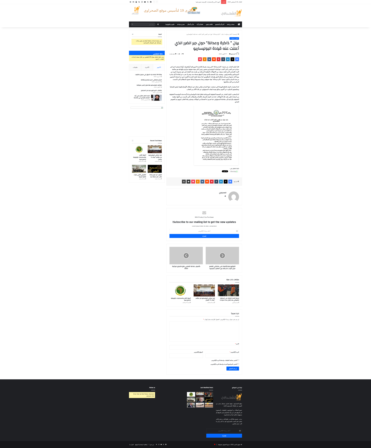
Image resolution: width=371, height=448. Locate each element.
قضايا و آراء (200, 24)
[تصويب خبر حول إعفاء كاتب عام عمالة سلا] (155, 169)
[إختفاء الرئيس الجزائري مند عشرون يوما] (200, 399)
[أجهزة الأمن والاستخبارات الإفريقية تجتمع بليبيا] (180, 290)
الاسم (237, 344)
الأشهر (159, 67)
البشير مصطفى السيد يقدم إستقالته (151, 80)
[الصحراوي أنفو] (231, 13)
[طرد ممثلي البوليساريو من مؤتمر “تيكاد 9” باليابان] (204, 290)
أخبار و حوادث (228, 34)
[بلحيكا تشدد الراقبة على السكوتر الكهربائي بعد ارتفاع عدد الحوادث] (228, 290)
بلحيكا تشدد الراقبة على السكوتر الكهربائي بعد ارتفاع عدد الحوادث (229, 299)
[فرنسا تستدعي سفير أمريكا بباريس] (191, 405)
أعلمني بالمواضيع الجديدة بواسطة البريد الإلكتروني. (223, 364)
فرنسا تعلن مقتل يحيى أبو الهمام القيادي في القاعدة (142, 97)
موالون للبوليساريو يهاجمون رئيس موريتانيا (149, 85)
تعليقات (135, 67)
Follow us (152, 387)
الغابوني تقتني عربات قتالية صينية (140, 176)
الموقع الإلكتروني (198, 352)
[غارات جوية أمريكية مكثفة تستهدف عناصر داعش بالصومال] (200, 405)
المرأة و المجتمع (219, 24)
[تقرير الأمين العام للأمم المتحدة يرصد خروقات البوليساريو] (209, 405)
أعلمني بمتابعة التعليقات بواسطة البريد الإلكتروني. (224, 360)
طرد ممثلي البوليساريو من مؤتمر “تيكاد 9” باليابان (205, 299)
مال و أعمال (190, 24)
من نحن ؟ (151, 444)
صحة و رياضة (230, 24)
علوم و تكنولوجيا (170, 24)
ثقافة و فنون (209, 24)
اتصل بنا (131, 444)
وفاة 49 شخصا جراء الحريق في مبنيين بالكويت (148, 74)
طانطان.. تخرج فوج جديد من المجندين (151, 90)
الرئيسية (235, 34)
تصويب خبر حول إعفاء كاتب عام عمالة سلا (208, 2)
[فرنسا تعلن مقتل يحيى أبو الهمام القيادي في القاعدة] (156, 98)
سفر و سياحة (181, 24)
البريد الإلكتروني (234, 352)
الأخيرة (147, 67)
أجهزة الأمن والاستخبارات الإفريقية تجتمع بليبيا (181, 299)
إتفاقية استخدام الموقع (141, 444)
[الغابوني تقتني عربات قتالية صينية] (139, 169)
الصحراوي (233, 54)
